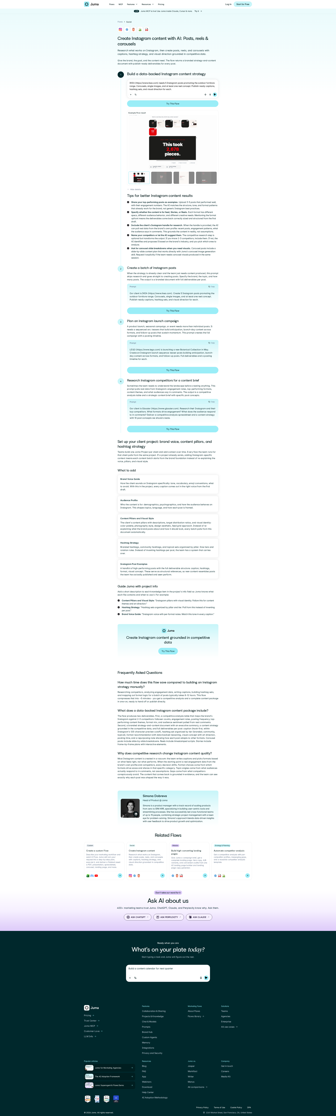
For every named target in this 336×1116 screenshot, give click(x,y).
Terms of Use (219, 1107)
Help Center (148, 1092)
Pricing (161, 4)
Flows (111, 4)
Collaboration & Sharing (154, 1011)
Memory (146, 1042)
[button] (132, 4)
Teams (224, 1011)
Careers (225, 1071)
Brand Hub (147, 1032)
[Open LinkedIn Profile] (136, 814)
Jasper (191, 1066)
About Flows (194, 1011)
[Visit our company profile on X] (90, 1107)
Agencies (225, 1016)
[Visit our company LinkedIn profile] (85, 1107)
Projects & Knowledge (153, 1016)
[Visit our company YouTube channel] (95, 1107)
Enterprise (226, 1021)
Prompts (146, 1026)
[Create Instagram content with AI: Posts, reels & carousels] (147, 861)
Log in (228, 4)
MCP (121, 4)
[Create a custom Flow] (104, 861)
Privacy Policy (202, 1107)
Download (147, 1087)
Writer (191, 1076)
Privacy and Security (152, 1053)
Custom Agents (149, 1037)
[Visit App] (130, 94)
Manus (191, 1081)
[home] (91, 4)
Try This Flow (172, 103)
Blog (144, 1066)
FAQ (144, 1071)
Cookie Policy (236, 1107)
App (144, 1076)
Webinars (146, 1081)
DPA (249, 1107)
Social (129, 22)
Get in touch (227, 1066)
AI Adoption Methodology (155, 1097)
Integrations (148, 1047)
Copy (213, 287)
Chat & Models (149, 1021)
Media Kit (225, 1076)
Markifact (192, 1071)
